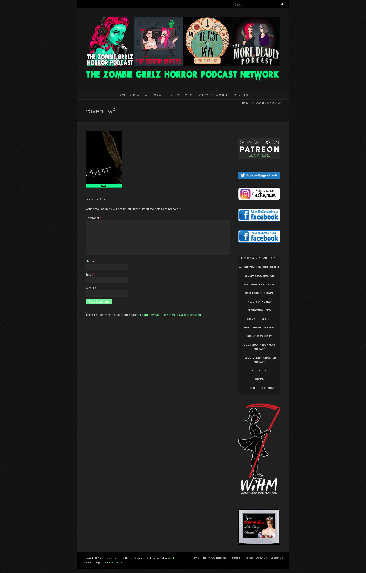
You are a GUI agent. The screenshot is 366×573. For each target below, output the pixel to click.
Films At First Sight (259, 318)
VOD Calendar (139, 95)
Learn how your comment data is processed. (170, 315)
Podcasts (159, 95)
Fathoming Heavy (259, 310)
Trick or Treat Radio (259, 387)
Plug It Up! (259, 370)
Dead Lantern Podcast (259, 284)
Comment (94, 218)
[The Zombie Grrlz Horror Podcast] (183, 19)
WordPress (174, 557)
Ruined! (259, 379)
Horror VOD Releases (259, 102)
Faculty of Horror (259, 301)
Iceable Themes (114, 562)
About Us (222, 95)
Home (122, 95)
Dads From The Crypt (259, 292)
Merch (189, 95)
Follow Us (205, 95)
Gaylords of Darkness (259, 327)
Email (90, 274)
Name (91, 261)
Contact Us (240, 95)
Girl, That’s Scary (259, 336)
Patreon (175, 95)
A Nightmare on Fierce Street (259, 267)
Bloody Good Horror (259, 275)
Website (91, 288)
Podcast (248, 557)
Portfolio (235, 557)
